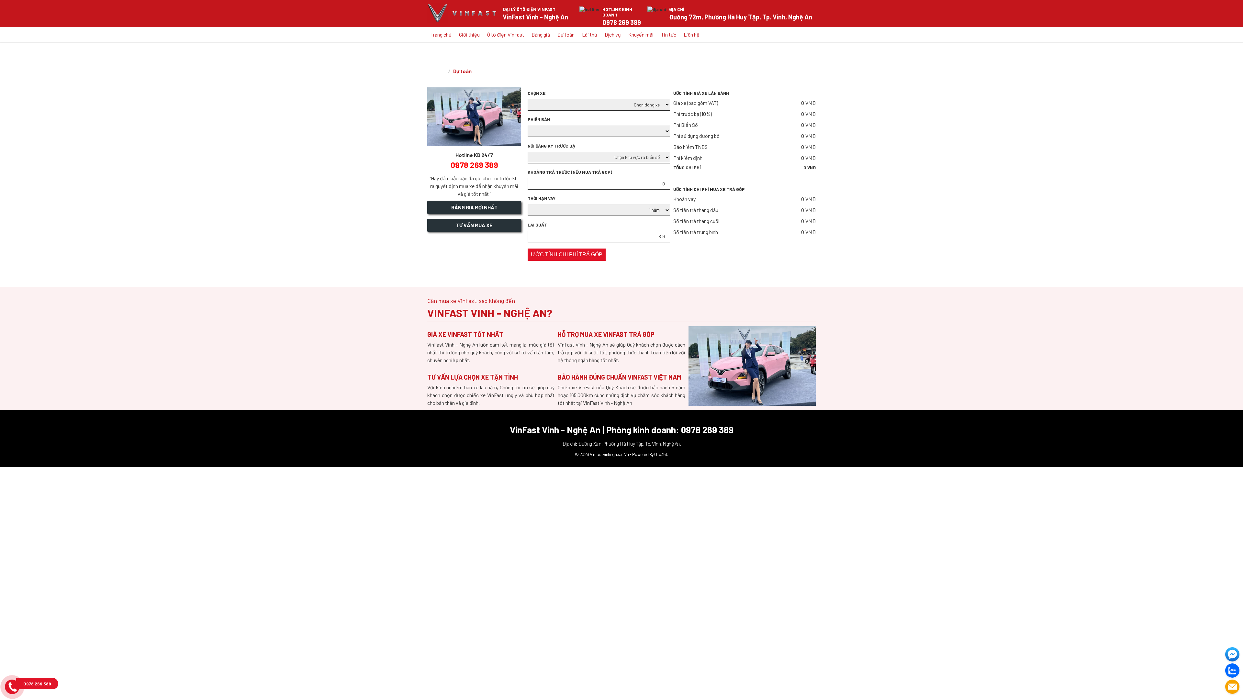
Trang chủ (441, 34)
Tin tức (668, 34)
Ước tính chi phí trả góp (566, 254)
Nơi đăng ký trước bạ (551, 146)
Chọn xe (536, 93)
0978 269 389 (37, 683)
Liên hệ (692, 34)
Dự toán (566, 34)
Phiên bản (539, 119)
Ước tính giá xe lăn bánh (701, 93)
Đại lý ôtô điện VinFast (529, 9)
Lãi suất (537, 224)
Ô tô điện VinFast (505, 34)
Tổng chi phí (744, 167)
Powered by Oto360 (650, 454)
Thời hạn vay (541, 198)
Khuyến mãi (641, 34)
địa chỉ (676, 9)
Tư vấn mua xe (474, 225)
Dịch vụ (613, 34)
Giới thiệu (469, 34)
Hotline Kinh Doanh (617, 11)
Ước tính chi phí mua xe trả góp (709, 189)
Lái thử (589, 34)
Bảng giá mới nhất (474, 207)
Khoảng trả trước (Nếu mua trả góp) (570, 172)
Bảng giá (541, 34)
